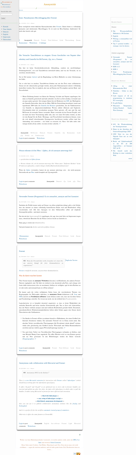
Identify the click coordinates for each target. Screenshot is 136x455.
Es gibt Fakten (117, 103)
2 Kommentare (24, 236)
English (46, 423)
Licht (61, 40)
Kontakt (5, 26)
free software (55, 423)
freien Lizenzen (56, 442)
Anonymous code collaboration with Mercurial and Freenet (42, 363)
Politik (27, 135)
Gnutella (57, 133)
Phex (32, 172)
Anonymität (50, 4)
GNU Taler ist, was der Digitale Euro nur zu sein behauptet (122, 136)
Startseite (21, 10)
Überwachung (69, 40)
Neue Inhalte (7, 29)
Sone (75, 294)
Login (21, 138)
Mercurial (77, 423)
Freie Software (53, 40)
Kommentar (71, 133)
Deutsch (36, 40)
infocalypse (71, 380)
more (130, 113)
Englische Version (71, 260)
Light (70, 423)
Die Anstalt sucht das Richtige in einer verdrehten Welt (122, 153)
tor (32, 135)
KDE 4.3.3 (116, 66)
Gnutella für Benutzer (48, 105)
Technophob (23, 406)
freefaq (75, 404)
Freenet (58, 26)
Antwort (34, 77)
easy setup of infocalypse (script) (50, 398)
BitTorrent (34, 133)
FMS (20, 296)
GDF (67, 101)
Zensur (78, 40)
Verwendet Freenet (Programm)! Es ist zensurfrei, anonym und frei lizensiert (49, 196)
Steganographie (28, 339)
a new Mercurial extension (34, 380)
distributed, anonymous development (49, 401)
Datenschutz (7, 39)
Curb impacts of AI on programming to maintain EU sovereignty (122, 98)
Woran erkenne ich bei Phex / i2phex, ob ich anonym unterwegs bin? (45, 151)
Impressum (6, 37)
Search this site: (6, 11)
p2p (22, 135)
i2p (64, 133)
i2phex (28, 170)
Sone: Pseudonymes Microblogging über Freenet (38, 18)
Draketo (32, 23)
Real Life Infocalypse (49, 396)
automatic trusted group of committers (56, 410)
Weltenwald (6, 4)
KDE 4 (115, 69)
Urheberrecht (39, 135)
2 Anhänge (42, 43)
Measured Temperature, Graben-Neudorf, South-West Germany (122, 108)
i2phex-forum (35, 159)
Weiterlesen (33, 43)
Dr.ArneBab (6, 7)
